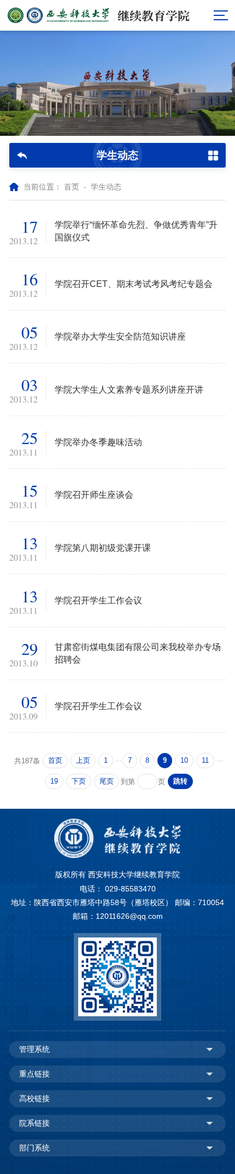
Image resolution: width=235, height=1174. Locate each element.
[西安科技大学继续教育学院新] (98, 15)
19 (54, 781)
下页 (79, 781)
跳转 (180, 781)
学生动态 (106, 187)
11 (205, 760)
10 (184, 760)
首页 (71, 187)
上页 (83, 760)
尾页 (106, 781)
